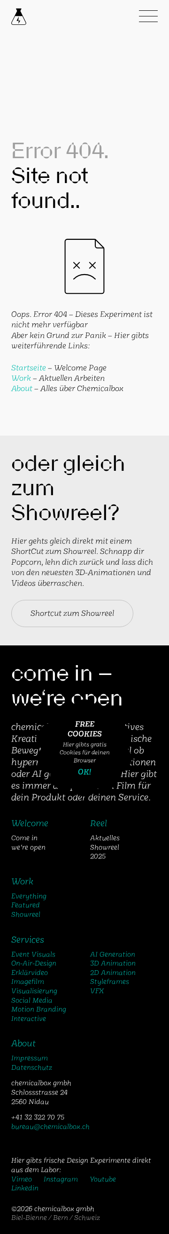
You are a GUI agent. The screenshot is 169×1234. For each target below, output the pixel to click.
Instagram (61, 1179)
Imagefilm (27, 981)
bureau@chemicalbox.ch (50, 1126)
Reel (98, 823)
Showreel (25, 914)
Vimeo (21, 1179)
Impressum (29, 1058)
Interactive (28, 1018)
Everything (28, 896)
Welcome (29, 823)
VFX (97, 991)
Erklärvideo (29, 972)
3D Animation (113, 963)
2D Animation (113, 972)
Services (27, 939)
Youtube (103, 1179)
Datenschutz (31, 1067)
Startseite (28, 368)
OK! (84, 771)
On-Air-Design (33, 963)
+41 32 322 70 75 (37, 1117)
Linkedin (24, 1188)
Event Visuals (33, 954)
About (21, 388)
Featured (25, 905)
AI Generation (112, 954)
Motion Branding (38, 1009)
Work (21, 378)
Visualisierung (34, 991)
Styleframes (109, 981)
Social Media (32, 1000)
